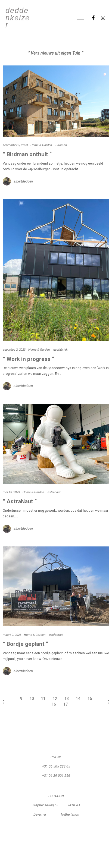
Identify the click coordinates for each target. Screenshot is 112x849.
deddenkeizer (17, 18)
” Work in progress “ (28, 359)
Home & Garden (41, 145)
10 (32, 698)
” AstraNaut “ (20, 501)
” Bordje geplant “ (25, 644)
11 (43, 698)
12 (55, 698)
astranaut (54, 492)
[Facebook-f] (93, 17)
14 (78, 698)
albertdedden (23, 181)
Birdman (61, 145)
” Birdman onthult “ (27, 154)
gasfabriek (60, 349)
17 (65, 704)
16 (54, 704)
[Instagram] (103, 17)
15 (90, 698)
